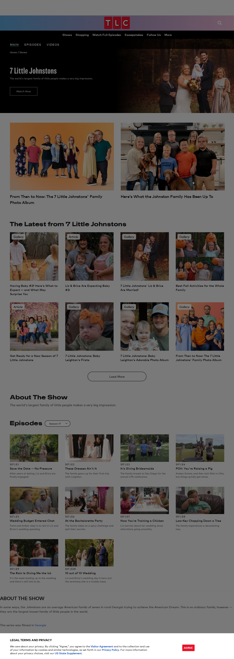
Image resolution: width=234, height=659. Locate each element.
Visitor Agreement (102, 646)
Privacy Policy (110, 649)
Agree (188, 647)
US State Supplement (68, 653)
